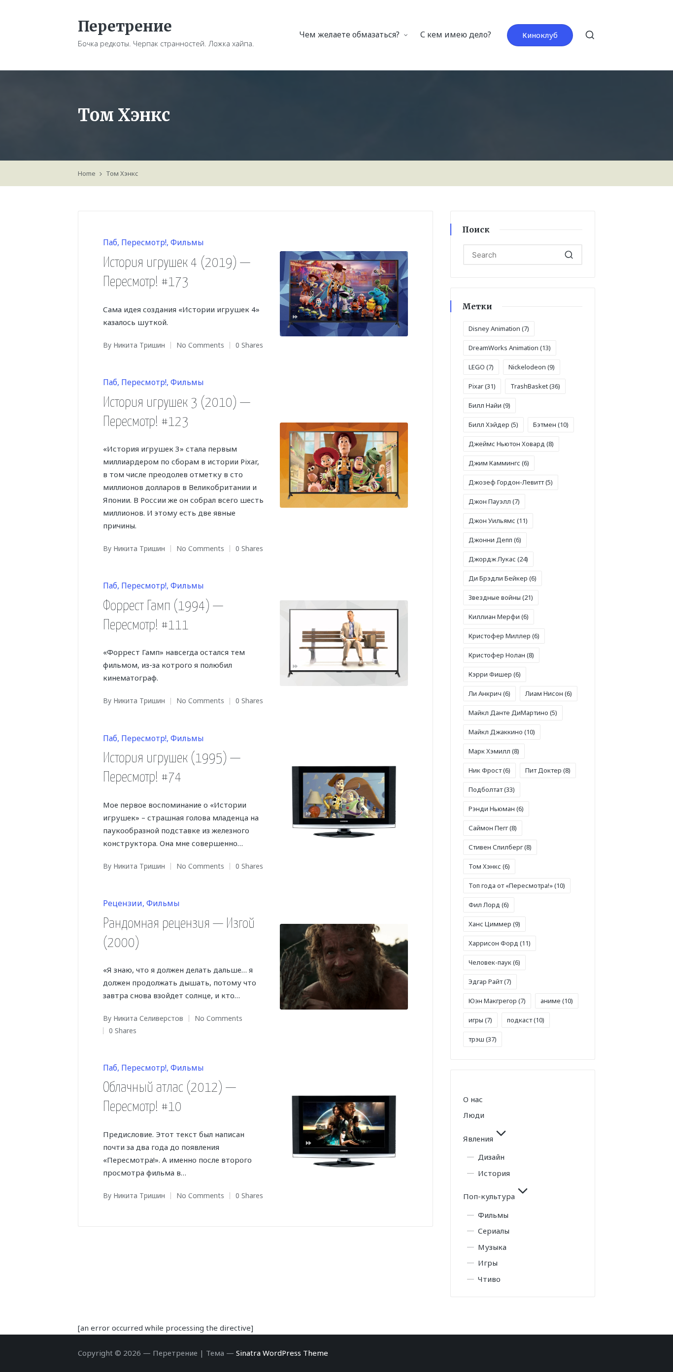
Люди (473, 1115)
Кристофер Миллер (504, 635)
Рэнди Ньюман (496, 808)
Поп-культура (489, 1196)
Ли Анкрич (489, 693)
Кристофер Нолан (501, 655)
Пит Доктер (548, 770)
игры (480, 1019)
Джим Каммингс (499, 462)
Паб (110, 242)
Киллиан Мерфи (499, 616)
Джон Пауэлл (494, 501)
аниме (556, 1000)
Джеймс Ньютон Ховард (511, 443)
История (494, 1173)
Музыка (492, 1247)
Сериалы (493, 1231)
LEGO (481, 366)
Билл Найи (489, 405)
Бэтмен (551, 424)
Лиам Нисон (548, 693)
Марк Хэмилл (494, 751)
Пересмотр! (144, 242)
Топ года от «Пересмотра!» (517, 885)
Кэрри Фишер (495, 674)
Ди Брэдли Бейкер (503, 578)
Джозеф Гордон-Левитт (511, 482)
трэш (483, 1039)
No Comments (200, 345)
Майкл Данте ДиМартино (513, 712)
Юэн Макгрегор (497, 1000)
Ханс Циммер (494, 923)
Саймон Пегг (493, 827)
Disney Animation (499, 328)
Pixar (482, 386)
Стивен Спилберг (500, 847)
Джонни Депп (495, 539)
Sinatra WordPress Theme (282, 1353)
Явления (478, 1138)
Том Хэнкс (489, 866)
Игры (488, 1263)
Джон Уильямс (498, 520)
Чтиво (489, 1279)
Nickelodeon (531, 366)
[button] (540, 35)
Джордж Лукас (498, 559)
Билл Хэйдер (493, 424)
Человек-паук (494, 962)
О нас (473, 1099)
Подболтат (492, 789)
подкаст (525, 1019)
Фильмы (187, 242)
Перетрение (125, 26)
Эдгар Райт (490, 981)
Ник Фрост (489, 770)
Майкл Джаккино (502, 731)
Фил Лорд (489, 904)
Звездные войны (501, 597)
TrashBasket (535, 386)
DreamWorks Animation (510, 347)
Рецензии (122, 903)
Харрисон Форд (500, 943)
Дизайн (491, 1157)
